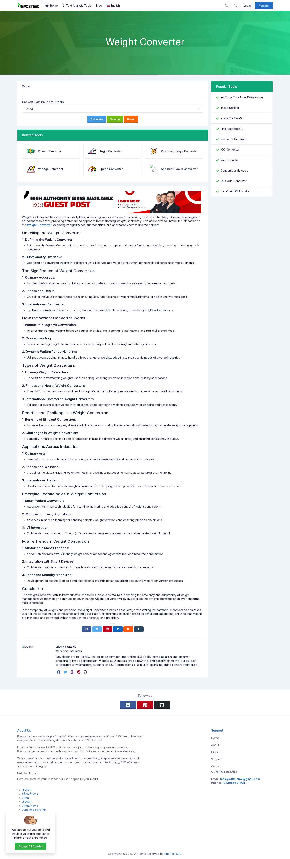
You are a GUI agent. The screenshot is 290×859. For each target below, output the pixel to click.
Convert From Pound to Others (43, 102)
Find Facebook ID (232, 128)
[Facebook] (86, 629)
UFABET (27, 790)
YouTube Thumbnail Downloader (242, 97)
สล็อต (25, 797)
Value (26, 86)
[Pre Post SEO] (30, 5)
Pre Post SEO (172, 853)
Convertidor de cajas (234, 170)
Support (216, 759)
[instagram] (72, 672)
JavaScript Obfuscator (235, 191)
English (115, 5)
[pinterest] (79, 672)
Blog (99, 5)
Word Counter (230, 160)
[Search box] (226, 5)
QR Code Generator (234, 181)
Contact (216, 766)
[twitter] (66, 672)
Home (54, 5)
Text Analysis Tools (78, 5)
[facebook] (59, 672)
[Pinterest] (107, 629)
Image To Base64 (232, 118)
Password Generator (234, 139)
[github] (86, 672)
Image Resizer (230, 107)
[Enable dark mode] (235, 5)
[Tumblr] (139, 629)
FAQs (214, 752)
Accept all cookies (30, 846)
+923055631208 (233, 782)
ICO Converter (230, 149)
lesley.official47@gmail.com (240, 779)
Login (247, 5)
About (215, 745)
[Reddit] (128, 629)
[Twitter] (97, 629)
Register (264, 5)
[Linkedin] (118, 629)
